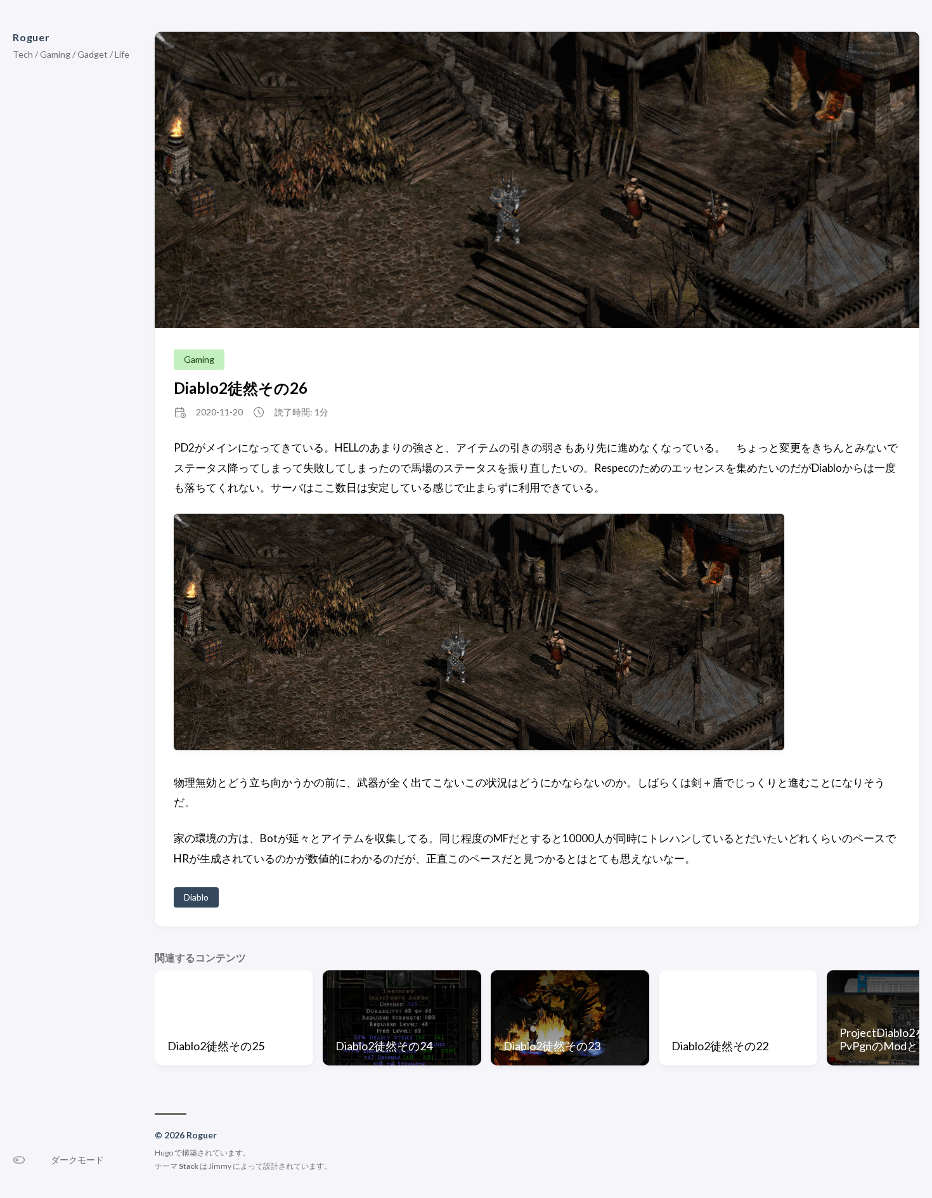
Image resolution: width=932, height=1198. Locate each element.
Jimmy (220, 1166)
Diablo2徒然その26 (240, 388)
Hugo (164, 1152)
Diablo (196, 897)
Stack (188, 1166)
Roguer (31, 37)
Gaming (199, 359)
